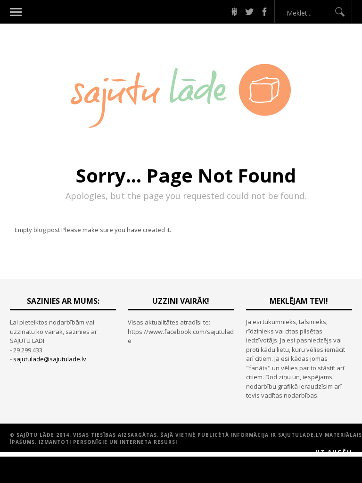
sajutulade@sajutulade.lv (49, 359)
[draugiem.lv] (234, 12)
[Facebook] (264, 12)
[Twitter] (249, 12)
